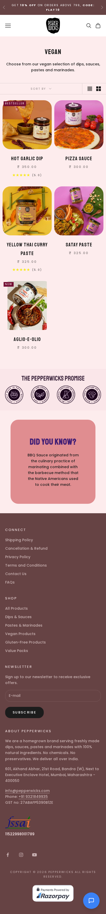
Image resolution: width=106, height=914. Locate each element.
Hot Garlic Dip (27, 158)
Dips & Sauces (18, 616)
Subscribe (24, 712)
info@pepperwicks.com (27, 790)
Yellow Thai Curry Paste (27, 249)
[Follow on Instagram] (21, 854)
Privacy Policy (17, 556)
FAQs (10, 582)
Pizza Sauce (78, 158)
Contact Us (15, 573)
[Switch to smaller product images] (98, 88)
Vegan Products (20, 633)
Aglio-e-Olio (27, 339)
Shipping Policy (19, 540)
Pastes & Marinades (23, 625)
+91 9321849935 (33, 796)
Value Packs (16, 650)
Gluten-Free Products (25, 642)
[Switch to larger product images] (89, 88)
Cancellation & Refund (26, 548)
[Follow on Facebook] (7, 854)
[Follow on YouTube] (34, 854)
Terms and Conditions (26, 565)
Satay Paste (79, 245)
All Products (16, 608)
